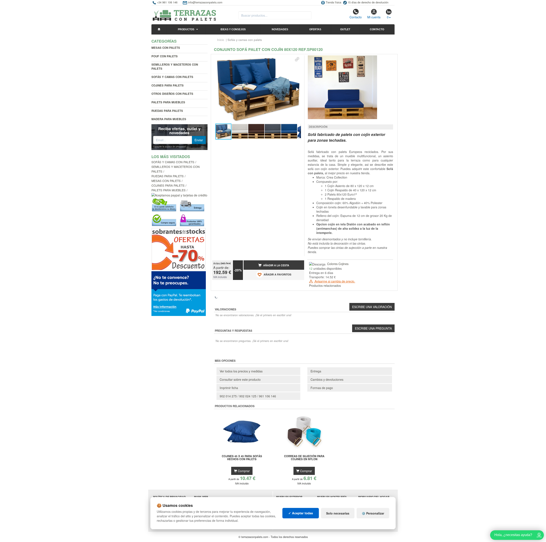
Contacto (356, 17)
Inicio (220, 40)
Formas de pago (322, 388)
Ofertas (315, 29)
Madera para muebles (168, 119)
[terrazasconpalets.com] (184, 14)
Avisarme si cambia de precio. (334, 281)
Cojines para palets (167, 85)
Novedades (280, 29)
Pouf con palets (164, 56)
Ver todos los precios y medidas (241, 371)
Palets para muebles (168, 102)
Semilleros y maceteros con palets (174, 66)
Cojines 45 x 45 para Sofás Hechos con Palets (242, 458)
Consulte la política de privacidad (169, 146)
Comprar (243, 471)
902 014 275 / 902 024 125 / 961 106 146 (248, 396)
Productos (186, 29)
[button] (297, 59)
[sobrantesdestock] (178, 248)
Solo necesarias (337, 513)
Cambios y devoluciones (327, 379)
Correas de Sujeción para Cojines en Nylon (304, 458)
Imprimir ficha (229, 388)
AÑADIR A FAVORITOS (277, 274)
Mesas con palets (165, 48)
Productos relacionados (325, 285)
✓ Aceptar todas (300, 513)
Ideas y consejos (233, 29)
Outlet (345, 29)
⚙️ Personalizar (373, 513)
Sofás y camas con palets (172, 162)
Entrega (316, 371)
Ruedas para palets (167, 111)
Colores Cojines (338, 264)
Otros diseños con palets (172, 94)
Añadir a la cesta (276, 265)
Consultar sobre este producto (240, 379)
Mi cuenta (373, 17)
